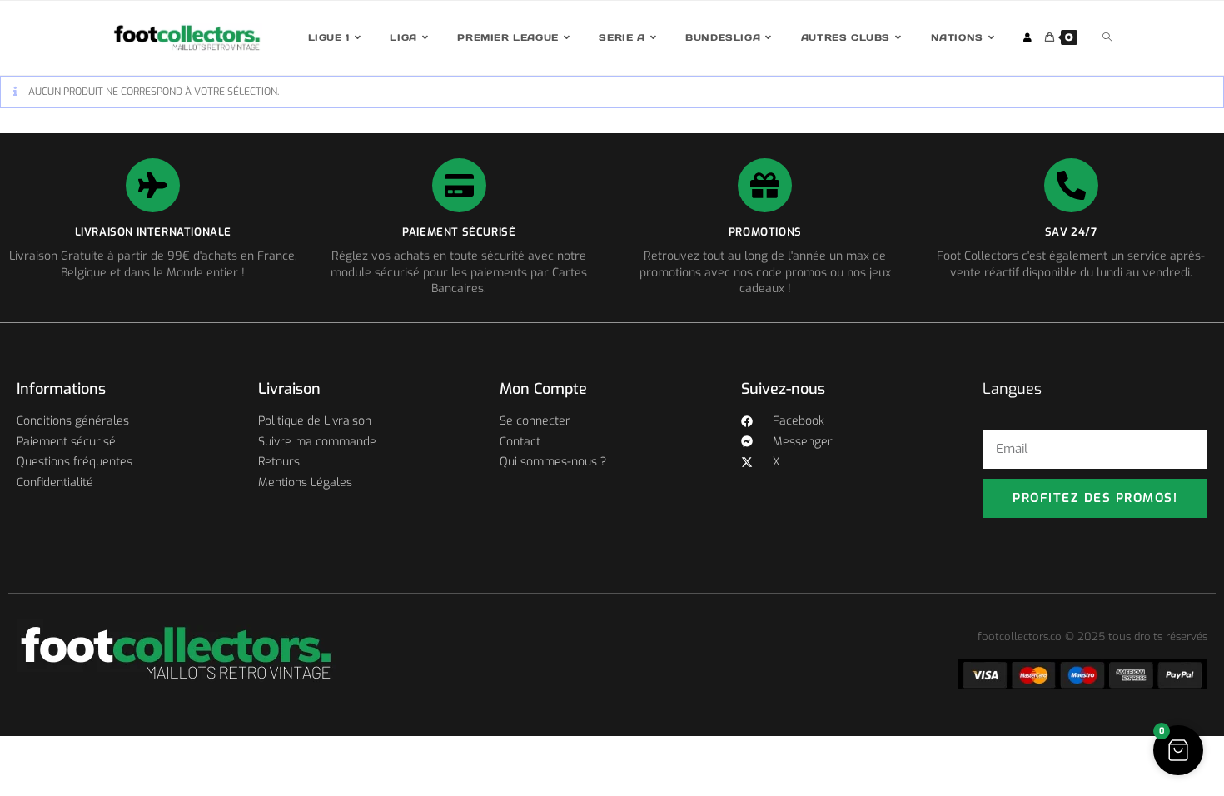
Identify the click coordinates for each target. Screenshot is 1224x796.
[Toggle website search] (1107, 38)
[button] (1178, 750)
